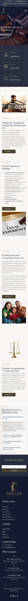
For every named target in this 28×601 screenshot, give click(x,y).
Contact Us (5, 537)
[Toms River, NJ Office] (14, 572)
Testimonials (6, 529)
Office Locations (9, 551)
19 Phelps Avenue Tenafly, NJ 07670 (14, 570)
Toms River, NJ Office (14, 575)
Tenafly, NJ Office (14, 568)
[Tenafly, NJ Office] (14, 565)
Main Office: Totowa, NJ (14, 559)
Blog (3, 532)
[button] (25, 11)
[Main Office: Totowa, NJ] (14, 556)
